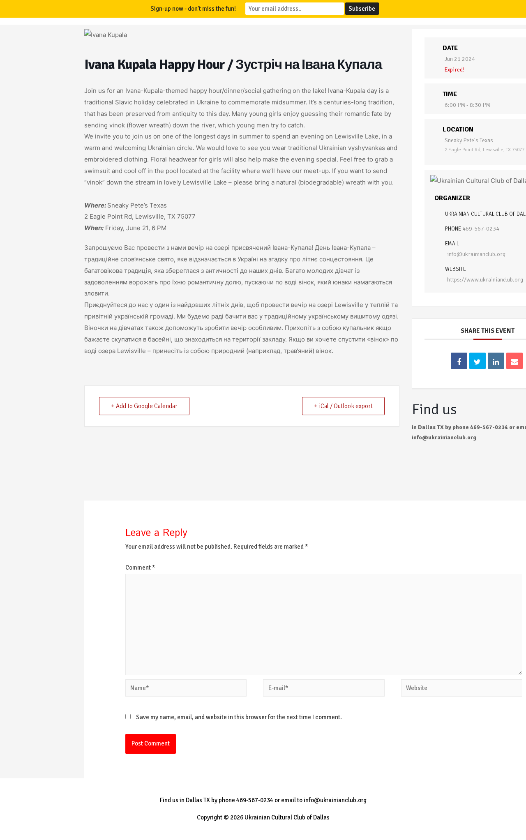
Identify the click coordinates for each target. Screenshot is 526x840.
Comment (140, 567)
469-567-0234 (480, 228)
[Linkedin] (496, 361)
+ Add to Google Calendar (144, 406)
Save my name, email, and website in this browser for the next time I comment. (239, 717)
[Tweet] (477, 361)
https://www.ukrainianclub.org (485, 279)
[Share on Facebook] (459, 361)
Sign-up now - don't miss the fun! (193, 8)
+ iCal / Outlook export (343, 406)
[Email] (514, 361)
